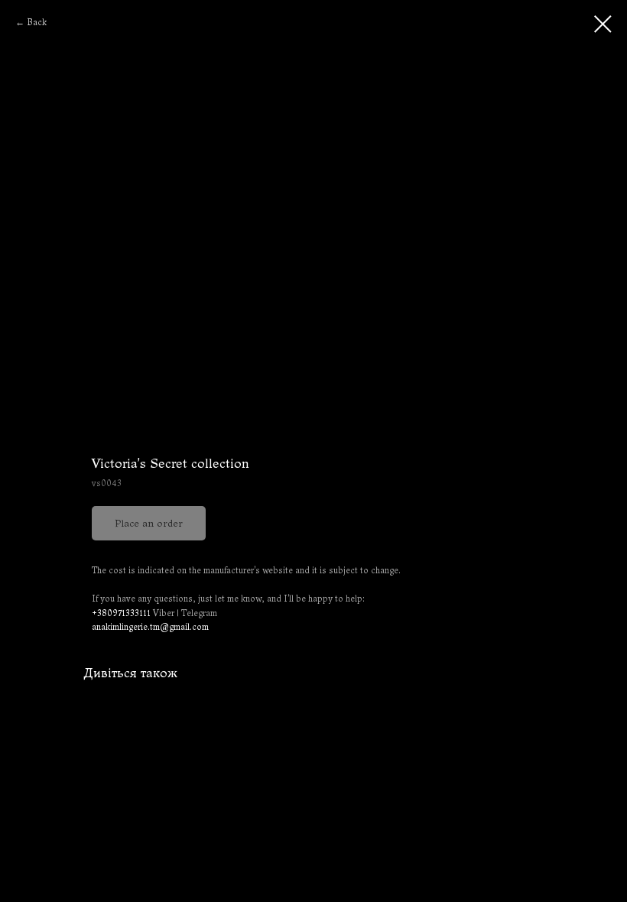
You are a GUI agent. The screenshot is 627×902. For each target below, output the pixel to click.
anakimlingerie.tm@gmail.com (150, 626)
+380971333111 (121, 613)
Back (37, 22)
